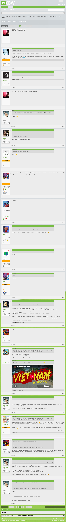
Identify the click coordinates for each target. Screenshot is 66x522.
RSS (63, 518)
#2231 (63, 269)
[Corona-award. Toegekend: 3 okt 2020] (5, 192)
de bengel (34, 22)
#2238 (63, 455)
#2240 (63, 503)
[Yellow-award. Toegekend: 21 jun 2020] (8, 240)
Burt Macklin (5, 37)
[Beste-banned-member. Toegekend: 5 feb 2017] (8, 217)
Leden (16, 7)
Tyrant (4, 356)
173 (26, 26)
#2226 (63, 145)
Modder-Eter (5, 258)
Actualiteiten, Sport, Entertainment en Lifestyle (17, 22)
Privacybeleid (62, 520)
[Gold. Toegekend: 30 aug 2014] (3, 65)
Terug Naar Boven (59, 518)
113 (21, 26)
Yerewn (4, 309)
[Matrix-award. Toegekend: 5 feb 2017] (6, 363)
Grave (4, 57)
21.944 (8, 263)
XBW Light (4, 518)
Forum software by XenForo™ (11, 520)
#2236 (63, 412)
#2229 (63, 222)
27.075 (8, 237)
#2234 (63, 344)
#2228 (63, 196)
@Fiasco (13, 427)
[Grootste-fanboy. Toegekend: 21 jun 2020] (6, 217)
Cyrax (4, 337)
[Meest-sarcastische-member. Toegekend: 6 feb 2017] (3, 363)
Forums (10, 7)
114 (23, 26)
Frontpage (5, 7)
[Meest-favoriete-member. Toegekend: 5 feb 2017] (6, 189)
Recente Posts (13, 9)
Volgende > (30, 26)
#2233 (63, 325)
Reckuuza (13, 79)
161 (9, 122)
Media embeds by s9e (23, 520)
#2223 (63, 87)
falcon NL (4, 138)
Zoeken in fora (6, 9)
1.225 (9, 141)
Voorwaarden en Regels (55, 520)
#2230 (63, 246)
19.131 (8, 186)
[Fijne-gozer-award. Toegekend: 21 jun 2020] (8, 363)
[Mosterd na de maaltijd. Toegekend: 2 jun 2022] (6, 219)
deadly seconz (5, 119)
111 (18, 26)
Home (54, 518)
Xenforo (11, 518)
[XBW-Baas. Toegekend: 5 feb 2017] (3, 219)
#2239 (63, 477)
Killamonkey (17, 322)
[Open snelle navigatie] (63, 12)
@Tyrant (13, 232)
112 (20, 26)
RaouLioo (5, 80)
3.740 (9, 429)
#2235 (63, 393)
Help (51, 518)
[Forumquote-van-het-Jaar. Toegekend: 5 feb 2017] (3, 242)
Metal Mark (5, 157)
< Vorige (10, 26)
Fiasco (4, 181)
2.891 (9, 83)
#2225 (63, 126)
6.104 (9, 340)
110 (16, 26)
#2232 (63, 297)
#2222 (63, 68)
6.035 (9, 62)
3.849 (9, 313)
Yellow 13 (4, 234)
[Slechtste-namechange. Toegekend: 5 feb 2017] (6, 240)
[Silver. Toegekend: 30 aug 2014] (3, 165)
